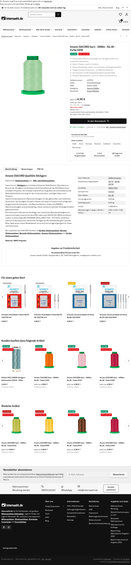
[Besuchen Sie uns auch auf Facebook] (3, 527)
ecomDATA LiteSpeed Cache (119, 562)
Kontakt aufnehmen (111, 488)
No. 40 (111, 195)
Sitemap (70, 520)
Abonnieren (118, 474)
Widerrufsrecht (95, 520)
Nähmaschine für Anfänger (117, 525)
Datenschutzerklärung (45, 474)
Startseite (48, 1)
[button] (120, 14)
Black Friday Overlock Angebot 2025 (119, 541)
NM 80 (117, 181)
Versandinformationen (76, 513)
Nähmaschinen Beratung (117, 507)
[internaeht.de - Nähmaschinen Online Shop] (12, 18)
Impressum (93, 513)
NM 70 (110, 181)
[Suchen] (58, 14)
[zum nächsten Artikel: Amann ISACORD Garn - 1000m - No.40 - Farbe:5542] (127, 36)
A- (127, 7)
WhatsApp (66, 490)
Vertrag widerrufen (10, 548)
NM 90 (110, 184)
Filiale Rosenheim (52, 506)
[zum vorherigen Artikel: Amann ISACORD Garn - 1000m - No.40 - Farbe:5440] (121, 36)
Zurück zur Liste (6, 36)
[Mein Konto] (126, 14)
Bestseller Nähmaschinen (117, 519)
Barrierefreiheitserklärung (99, 523)
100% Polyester (114, 178)
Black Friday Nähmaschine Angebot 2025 (120, 533)
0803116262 (48, 490)
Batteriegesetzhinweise (98, 516)
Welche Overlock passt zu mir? (120, 513)
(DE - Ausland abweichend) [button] (116, 127)
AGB (90, 509)
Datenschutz (94, 506)
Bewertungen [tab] (27, 169)
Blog (117, 8)
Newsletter (71, 516)
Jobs (47, 517)
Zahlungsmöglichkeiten (76, 509)
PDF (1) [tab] (40, 169)
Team (47, 514)
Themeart (107, 559)
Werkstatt (49, 510)
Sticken (111, 191)
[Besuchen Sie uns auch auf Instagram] (8, 527)
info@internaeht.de (88, 490)
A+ (123, 7)
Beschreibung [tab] (11, 169)
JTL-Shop (126, 559)
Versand (87, 105)
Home (37, 4)
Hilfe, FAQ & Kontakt (105, 8)
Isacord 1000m (93, 88)
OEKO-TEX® (113, 188)
